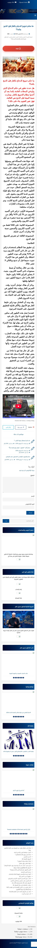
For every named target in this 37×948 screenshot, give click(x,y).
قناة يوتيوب (18, 921)
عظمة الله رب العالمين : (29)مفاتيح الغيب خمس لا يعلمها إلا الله (18, 751)
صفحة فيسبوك (18, 913)
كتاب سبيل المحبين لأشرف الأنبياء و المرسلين (19, 878)
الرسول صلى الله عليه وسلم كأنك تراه (21, 883)
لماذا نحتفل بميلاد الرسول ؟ (24, 861)
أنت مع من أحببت (26, 894)
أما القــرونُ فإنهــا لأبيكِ (18, 790)
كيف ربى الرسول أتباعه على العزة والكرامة (20, 891)
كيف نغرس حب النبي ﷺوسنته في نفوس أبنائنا (19, 887)
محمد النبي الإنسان (26, 872)
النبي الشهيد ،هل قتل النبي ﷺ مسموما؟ (20, 870)
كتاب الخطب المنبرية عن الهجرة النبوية (18, 673)
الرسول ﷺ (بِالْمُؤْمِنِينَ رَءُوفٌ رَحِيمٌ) (22, 867)
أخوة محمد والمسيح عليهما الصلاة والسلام (20, 874)
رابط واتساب (18, 589)
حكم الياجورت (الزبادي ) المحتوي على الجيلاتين (18, 456)
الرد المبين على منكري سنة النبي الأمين (21, 880)
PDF (17, 49)
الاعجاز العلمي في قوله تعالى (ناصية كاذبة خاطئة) (18, 712)
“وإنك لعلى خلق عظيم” (25, 863)
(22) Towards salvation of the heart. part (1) (18, 829)
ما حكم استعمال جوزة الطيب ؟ (22, 440)
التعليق (32, 475)
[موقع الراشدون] (18, 11)
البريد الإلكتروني (30, 504)
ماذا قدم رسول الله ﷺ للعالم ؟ (23, 854)
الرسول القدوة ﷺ (26, 859)
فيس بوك (19, 427)
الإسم (32, 496)
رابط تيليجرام (18, 598)
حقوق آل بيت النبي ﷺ (25, 876)
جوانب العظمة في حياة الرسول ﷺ (22, 885)
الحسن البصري (27, 856)
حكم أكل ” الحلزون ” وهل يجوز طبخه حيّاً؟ (19, 447)
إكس (7, 427)
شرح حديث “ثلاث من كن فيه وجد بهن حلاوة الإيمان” (17, 865)
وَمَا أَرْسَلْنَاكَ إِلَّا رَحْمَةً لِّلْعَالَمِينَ (23, 889)
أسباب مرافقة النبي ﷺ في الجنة (22, 852)
